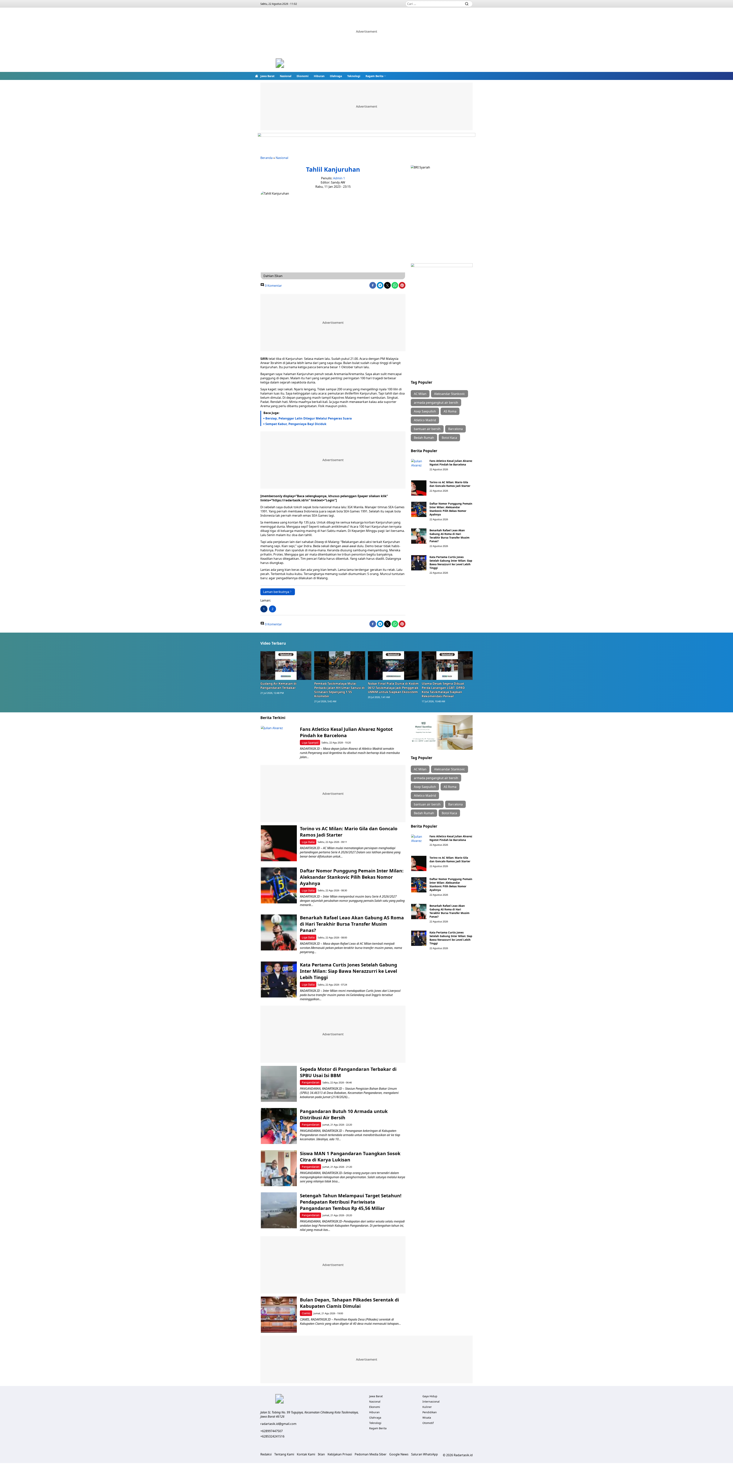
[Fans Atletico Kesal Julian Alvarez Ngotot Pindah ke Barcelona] (418, 466)
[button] (376, 76)
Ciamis (306, 1313)
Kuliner (427, 1407)
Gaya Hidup (429, 1396)
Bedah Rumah (424, 438)
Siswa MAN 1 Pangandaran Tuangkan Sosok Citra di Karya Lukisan (350, 1156)
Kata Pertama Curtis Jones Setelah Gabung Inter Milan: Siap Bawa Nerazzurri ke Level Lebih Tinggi (450, 562)
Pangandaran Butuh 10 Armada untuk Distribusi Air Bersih (344, 1114)
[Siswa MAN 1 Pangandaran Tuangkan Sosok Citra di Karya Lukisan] (279, 1168)
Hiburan (319, 76)
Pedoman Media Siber (371, 1454)
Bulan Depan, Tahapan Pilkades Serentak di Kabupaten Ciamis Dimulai (349, 1303)
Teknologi (353, 76)
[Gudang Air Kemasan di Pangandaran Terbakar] (286, 665)
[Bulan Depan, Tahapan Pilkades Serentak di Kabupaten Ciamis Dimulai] (279, 1315)
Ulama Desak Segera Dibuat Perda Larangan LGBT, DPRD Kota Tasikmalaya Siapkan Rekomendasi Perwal (443, 689)
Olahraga (336, 76)
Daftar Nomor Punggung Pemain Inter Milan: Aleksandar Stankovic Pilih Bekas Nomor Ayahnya (450, 509)
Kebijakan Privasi (340, 1454)
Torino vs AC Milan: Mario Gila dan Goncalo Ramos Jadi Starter (449, 484)
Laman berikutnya (276, 592)
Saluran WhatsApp (424, 1454)
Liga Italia (308, 842)
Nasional (285, 76)
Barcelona (455, 429)
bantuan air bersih (427, 429)
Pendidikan (429, 1412)
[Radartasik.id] (280, 63)
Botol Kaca (449, 438)
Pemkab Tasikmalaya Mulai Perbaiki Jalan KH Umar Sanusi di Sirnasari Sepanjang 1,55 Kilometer (339, 689)
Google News (398, 1454)
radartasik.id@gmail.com (278, 1424)
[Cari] (466, 4)
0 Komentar (273, 285)
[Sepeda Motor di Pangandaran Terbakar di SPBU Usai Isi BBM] (279, 1084)
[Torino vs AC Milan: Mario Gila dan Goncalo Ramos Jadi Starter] (418, 488)
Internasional (431, 1401)
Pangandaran (310, 1082)
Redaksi (266, 1454)
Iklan (321, 1454)
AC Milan (420, 394)
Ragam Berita (374, 76)
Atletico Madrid (425, 420)
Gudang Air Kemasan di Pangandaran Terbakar (278, 685)
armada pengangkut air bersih (436, 402)
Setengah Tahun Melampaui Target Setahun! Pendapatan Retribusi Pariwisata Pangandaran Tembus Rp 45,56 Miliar (350, 1201)
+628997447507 (271, 1431)
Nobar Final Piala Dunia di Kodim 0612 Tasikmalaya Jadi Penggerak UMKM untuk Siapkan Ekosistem (393, 687)
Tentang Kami (284, 1454)
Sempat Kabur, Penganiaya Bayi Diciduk (295, 424)
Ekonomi (302, 76)
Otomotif (428, 1423)
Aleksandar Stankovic (449, 394)
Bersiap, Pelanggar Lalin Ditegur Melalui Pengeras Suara (308, 418)
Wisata (426, 1417)
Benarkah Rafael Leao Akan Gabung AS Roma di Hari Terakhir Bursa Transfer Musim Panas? (449, 535)
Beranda (266, 158)
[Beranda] (256, 76)
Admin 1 (339, 178)
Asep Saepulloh (425, 411)
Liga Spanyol (310, 742)
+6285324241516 (272, 1436)
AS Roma (450, 411)
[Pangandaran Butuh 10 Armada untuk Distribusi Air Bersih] (279, 1126)
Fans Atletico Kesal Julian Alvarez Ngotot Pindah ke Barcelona (450, 462)
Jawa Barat (267, 76)
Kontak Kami (306, 1454)
